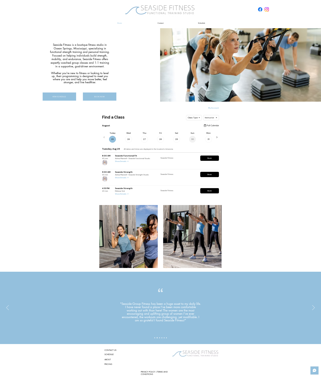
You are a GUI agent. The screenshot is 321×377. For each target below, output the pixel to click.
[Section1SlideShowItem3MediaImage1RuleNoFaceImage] (159, 337)
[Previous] (7, 307)
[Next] (313, 307)
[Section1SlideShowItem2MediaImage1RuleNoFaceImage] (157, 337)
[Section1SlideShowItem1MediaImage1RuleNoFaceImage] (154, 337)
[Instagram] (267, 9)
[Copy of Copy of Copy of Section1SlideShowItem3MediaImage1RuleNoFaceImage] (166, 337)
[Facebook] (260, 9)
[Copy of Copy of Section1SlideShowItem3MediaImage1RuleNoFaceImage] (164, 337)
